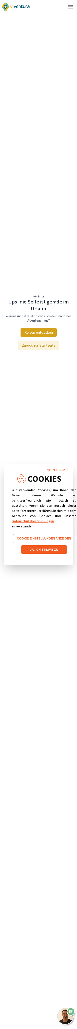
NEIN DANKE (57, 470)
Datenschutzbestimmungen (33, 521)
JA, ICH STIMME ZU (44, 549)
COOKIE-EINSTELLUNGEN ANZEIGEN (44, 538)
